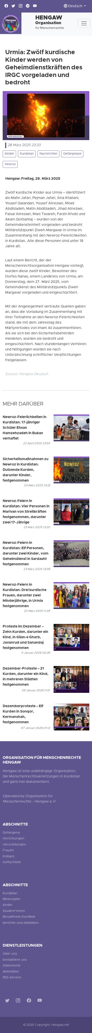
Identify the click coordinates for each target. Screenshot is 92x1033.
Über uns (10, 954)
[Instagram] (19, 1001)
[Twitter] (8, 1001)
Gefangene (11, 833)
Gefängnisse (72, 154)
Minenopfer (12, 899)
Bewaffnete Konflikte (19, 917)
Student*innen (14, 911)
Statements (11, 966)
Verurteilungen (14, 845)
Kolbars (8, 856)
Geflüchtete (12, 862)
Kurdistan (27, 154)
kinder (8, 905)
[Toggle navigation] (84, 23)
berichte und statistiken (21, 923)
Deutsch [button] (75, 6)
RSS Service (12, 977)
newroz (10, 164)
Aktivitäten (11, 972)
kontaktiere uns (15, 960)
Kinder (9, 154)
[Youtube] (41, 1001)
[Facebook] (30, 1001)
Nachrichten (48, 154)
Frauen (8, 850)
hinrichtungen (13, 839)
